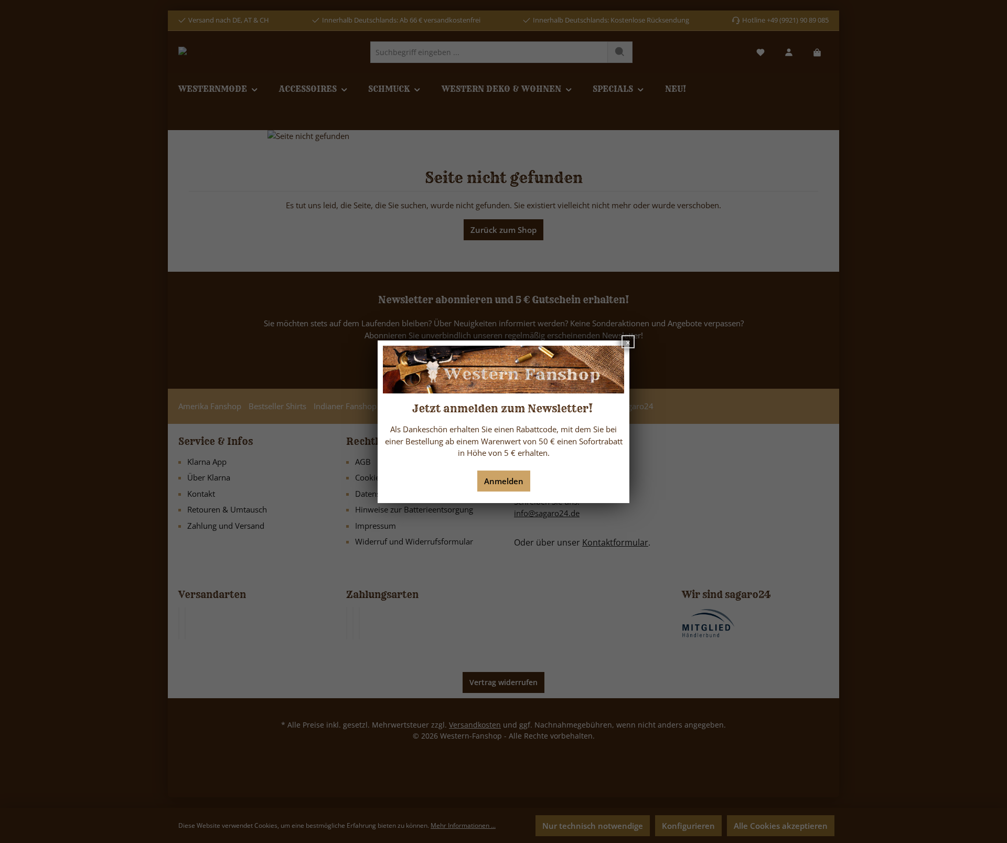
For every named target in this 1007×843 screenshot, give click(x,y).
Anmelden (503, 481)
